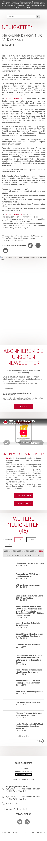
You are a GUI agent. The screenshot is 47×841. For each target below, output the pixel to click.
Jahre (18, 540)
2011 (34, 555)
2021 (28, 551)
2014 (21, 555)
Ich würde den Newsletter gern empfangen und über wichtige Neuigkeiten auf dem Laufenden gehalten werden (23, 398)
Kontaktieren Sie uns (24, 504)
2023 (19, 551)
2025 (10, 551)
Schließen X (27, 7)
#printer (33, 238)
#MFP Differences (37, 236)
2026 (6, 551)
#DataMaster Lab (8, 236)
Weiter (39, 741)
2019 (36, 551)
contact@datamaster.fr (16, 809)
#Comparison (6, 238)
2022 (23, 551)
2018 (41, 551)
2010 (38, 555)
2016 (12, 555)
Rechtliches (23, 769)
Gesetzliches (24, 833)
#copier (26, 238)
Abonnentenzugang (23, 774)
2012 (30, 555)
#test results (6, 240)
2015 (17, 555)
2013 (25, 555)
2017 (8, 555)
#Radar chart (17, 238)
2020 (32, 551)
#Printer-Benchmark (22, 236)
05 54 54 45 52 (13, 803)
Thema (31, 540)
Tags (8, 544)
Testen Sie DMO (23, 495)
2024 (15, 551)
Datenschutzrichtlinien (23, 771)
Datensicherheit (38, 833)
